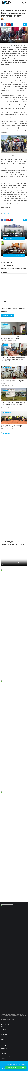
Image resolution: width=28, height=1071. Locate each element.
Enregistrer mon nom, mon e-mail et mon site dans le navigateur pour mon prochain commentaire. (13, 310)
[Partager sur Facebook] (2, 24)
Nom (2, 291)
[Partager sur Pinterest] (9, 24)
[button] (16, 1067)
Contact (3, 1058)
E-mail (3, 296)
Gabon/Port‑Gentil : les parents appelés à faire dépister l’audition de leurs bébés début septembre (13, 404)
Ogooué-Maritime (7, 213)
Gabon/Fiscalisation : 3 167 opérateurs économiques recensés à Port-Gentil (11, 426)
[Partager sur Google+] (7, 24)
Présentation (4, 1048)
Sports (2, 1037)
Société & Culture (5, 1032)
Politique (3, 1027)
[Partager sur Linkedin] (12, 24)
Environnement (4, 1034)
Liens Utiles (3, 1053)
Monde (2, 1039)
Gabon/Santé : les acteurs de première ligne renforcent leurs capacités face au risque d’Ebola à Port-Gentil (13, 359)
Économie (3, 1029)
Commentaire (4, 272)
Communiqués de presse (6, 1056)
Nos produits (4, 1051)
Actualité (5, 324)
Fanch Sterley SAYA (11, 19)
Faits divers (3, 1042)
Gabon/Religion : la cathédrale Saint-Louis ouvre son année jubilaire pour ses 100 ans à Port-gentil (13, 382)
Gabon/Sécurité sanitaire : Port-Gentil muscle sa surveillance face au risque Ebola (13, 337)
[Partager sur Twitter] (5, 24)
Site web (3, 301)
